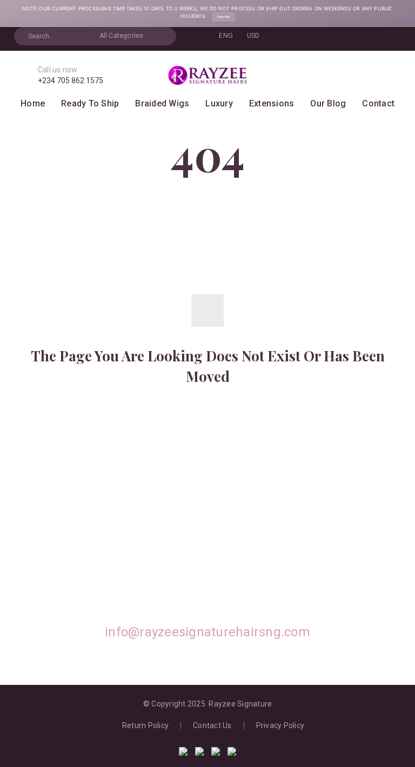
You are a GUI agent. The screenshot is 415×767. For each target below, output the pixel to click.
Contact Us (212, 725)
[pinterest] (232, 572)
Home (33, 103)
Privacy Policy (280, 725)
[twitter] (134, 572)
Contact (378, 103)
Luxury (219, 103)
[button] (163, 36)
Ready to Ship (90, 103)
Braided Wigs (162, 103)
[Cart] (375, 75)
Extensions (271, 103)
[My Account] (357, 75)
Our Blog (328, 103)
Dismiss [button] (223, 16)
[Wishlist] (391, 75)
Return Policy (145, 725)
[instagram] (280, 572)
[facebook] (183, 572)
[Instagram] (348, 36)
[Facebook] (314, 36)
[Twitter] (331, 36)
